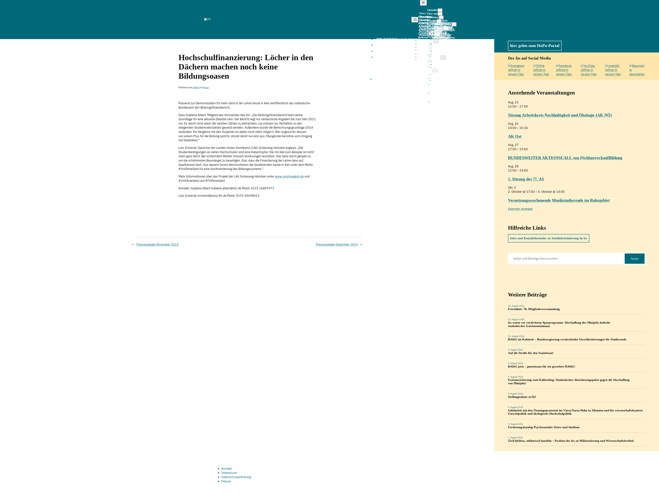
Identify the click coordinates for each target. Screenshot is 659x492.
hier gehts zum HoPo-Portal (534, 45)
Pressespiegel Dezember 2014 (337, 244)
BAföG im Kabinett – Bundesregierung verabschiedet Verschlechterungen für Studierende (567, 339)
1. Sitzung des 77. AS (526, 179)
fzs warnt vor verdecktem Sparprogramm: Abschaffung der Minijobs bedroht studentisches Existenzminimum (559, 324)
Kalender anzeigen (520, 209)
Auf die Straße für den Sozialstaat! (531, 353)
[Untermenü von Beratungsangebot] (435, 41)
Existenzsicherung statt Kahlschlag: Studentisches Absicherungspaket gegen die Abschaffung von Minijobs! (568, 381)
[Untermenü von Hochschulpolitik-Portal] (443, 57)
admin (196, 87)
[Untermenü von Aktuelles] (440, 10)
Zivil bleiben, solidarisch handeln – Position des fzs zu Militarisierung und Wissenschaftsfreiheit (571, 440)
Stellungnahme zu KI (522, 397)
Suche (634, 258)
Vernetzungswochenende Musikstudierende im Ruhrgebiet (559, 200)
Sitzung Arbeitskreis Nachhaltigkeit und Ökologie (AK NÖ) (560, 115)
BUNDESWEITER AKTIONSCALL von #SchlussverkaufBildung (565, 158)
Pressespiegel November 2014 (157, 244)
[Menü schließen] (423, 3)
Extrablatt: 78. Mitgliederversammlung (534, 309)
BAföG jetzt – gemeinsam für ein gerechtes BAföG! (541, 366)
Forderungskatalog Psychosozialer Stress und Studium (544, 427)
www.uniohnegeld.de (289, 176)
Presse (206, 87)
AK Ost (514, 136)
